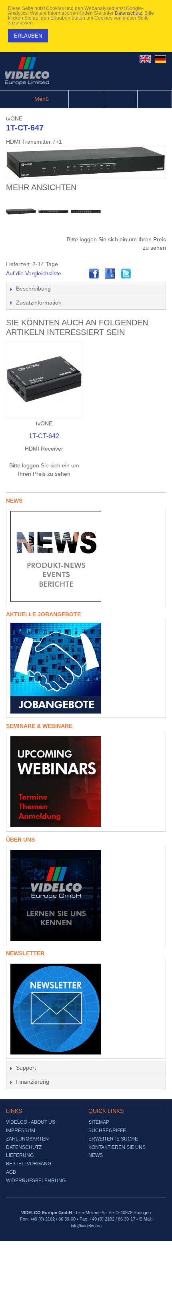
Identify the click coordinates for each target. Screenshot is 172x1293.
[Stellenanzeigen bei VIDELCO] (86, 668)
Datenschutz (128, 13)
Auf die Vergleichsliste (33, 273)
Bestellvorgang (28, 1164)
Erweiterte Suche (113, 1139)
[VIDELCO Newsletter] (86, 1009)
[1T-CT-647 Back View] (85, 211)
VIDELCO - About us (30, 1122)
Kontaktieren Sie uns (117, 1147)
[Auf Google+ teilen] (110, 274)
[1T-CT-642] (44, 379)
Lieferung (20, 1155)
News (95, 1155)
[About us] (86, 895)
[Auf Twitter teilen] (126, 274)
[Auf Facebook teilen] (94, 274)
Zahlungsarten (27, 1139)
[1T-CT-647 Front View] (53, 211)
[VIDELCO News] (86, 556)
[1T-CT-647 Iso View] (21, 211)
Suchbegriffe (107, 1130)
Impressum (20, 1130)
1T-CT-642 (44, 436)
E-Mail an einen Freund (78, 274)
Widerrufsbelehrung (36, 1180)
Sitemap (98, 1122)
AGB (11, 1172)
